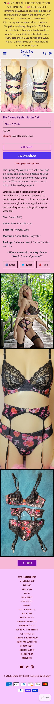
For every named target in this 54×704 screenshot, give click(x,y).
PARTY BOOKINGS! (27, 634)
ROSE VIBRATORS (27, 617)
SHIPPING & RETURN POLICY (27, 638)
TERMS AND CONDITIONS (27, 642)
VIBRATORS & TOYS (27, 626)
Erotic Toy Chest (27, 53)
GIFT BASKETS (27, 601)
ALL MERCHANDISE (27, 581)
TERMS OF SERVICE (27, 650)
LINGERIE (27, 605)
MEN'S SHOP (27, 614)
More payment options (27, 163)
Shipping (7, 136)
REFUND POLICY (27, 654)
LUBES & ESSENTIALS (27, 609)
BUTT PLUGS (27, 589)
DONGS (27, 593)
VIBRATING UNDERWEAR (27, 622)
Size (7, 124)
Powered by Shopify (40, 675)
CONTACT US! (27, 658)
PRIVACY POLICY (27, 646)
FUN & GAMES (27, 597)
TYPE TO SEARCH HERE (27, 577)
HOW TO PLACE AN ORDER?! (27, 630)
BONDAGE (27, 585)
